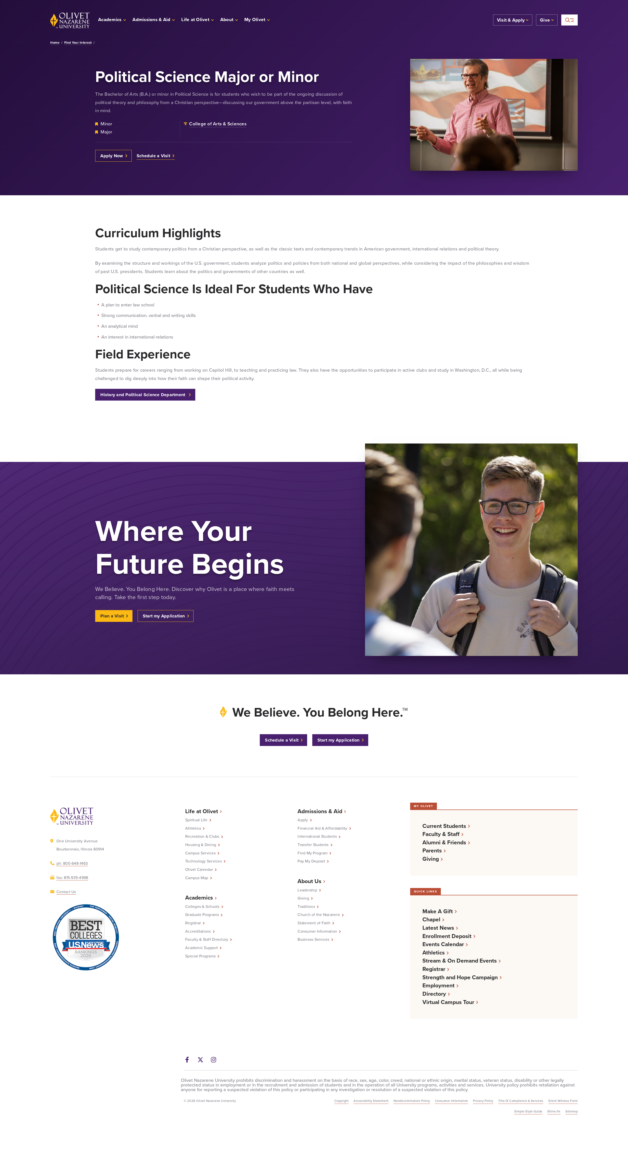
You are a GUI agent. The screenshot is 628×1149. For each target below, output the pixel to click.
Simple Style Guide (528, 1111)
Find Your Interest (78, 42)
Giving (303, 898)
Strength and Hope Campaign (460, 977)
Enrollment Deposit (446, 936)
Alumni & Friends (444, 842)
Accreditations (198, 931)
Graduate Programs (202, 914)
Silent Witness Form (563, 1100)
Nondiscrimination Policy (411, 1100)
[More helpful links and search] (569, 20)
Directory (434, 994)
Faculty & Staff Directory (206, 939)
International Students (317, 836)
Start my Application (164, 616)
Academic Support (201, 947)
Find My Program (312, 853)
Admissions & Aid (320, 811)
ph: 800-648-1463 (72, 863)
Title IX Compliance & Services (520, 1100)
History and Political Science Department (143, 395)
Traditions (306, 906)
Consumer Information (317, 931)
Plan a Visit (112, 616)
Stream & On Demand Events (459, 961)
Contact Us (66, 892)
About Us (309, 881)
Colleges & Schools (202, 906)
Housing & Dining (200, 844)
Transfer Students (313, 844)
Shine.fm (554, 1111)
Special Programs (200, 956)
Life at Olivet (201, 811)
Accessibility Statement (371, 1100)
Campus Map (196, 877)
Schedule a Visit (153, 156)
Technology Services (203, 861)
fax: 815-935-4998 (72, 877)
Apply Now (111, 156)
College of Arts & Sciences (218, 123)
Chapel (431, 919)
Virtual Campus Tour (448, 1002)
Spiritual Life (196, 820)
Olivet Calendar (199, 869)
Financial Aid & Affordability (322, 828)
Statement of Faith (314, 923)
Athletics (193, 828)
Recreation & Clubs (202, 836)
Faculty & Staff (440, 834)
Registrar (193, 923)
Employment (438, 985)
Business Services (313, 939)
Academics (199, 897)
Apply (303, 820)
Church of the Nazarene (319, 914)
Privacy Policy (483, 1100)
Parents (432, 851)
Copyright (341, 1100)
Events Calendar (443, 944)
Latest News (438, 928)
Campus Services (200, 853)
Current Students (444, 826)
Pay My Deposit (311, 861)
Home (54, 42)
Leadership (307, 890)
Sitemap (571, 1111)
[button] (257, 20)
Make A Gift (437, 911)
